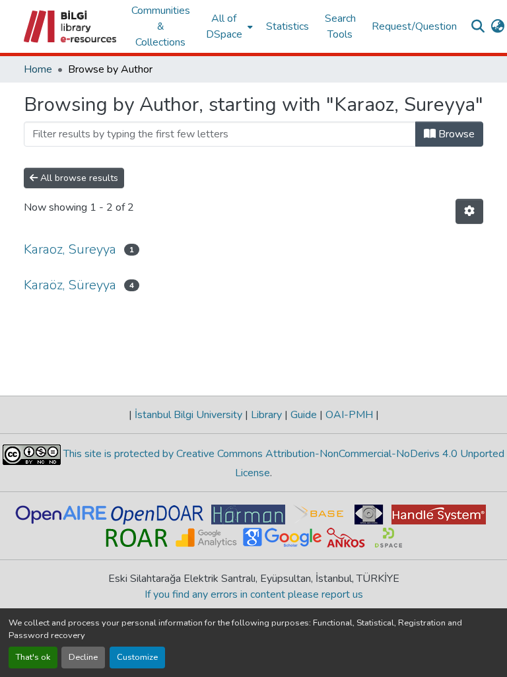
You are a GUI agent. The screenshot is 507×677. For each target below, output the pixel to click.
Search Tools (340, 26)
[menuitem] (228, 26)
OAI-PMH (349, 415)
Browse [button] (455, 134)
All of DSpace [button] (224, 26)
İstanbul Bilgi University (188, 415)
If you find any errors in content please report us (254, 594)
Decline (83, 657)
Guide (304, 415)
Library (266, 415)
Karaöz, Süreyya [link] (70, 285)
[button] (71, 26)
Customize (137, 657)
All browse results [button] (78, 178)
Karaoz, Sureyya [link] (70, 249)
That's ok (33, 657)
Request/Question (414, 26)
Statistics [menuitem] (287, 26)
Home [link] (38, 69)
